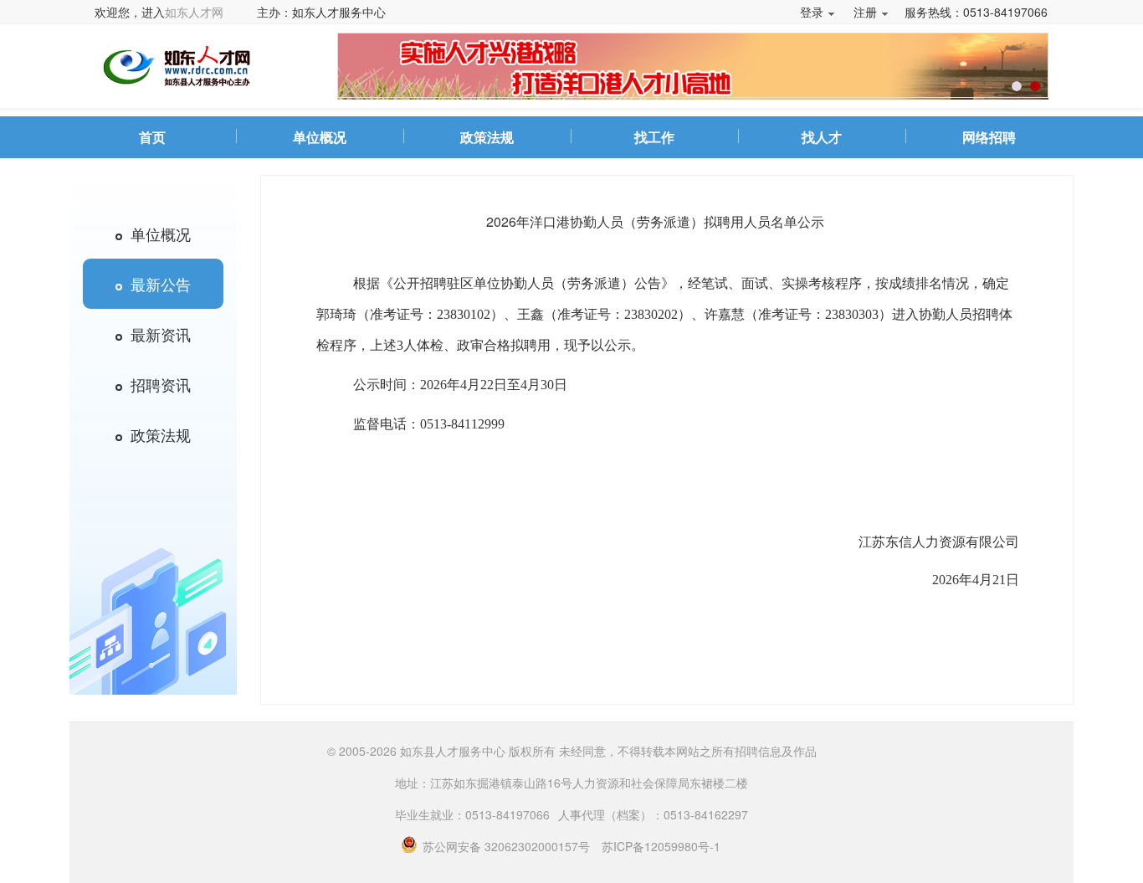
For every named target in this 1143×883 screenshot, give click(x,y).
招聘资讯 (156, 384)
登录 (811, 11)
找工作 (654, 136)
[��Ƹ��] (1035, 86)
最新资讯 (156, 334)
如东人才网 (194, 11)
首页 (152, 136)
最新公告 (156, 284)
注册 (865, 11)
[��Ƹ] (1017, 86)
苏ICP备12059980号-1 (661, 846)
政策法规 (487, 136)
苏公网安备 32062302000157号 (508, 846)
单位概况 (319, 136)
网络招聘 (989, 136)
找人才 (822, 136)
